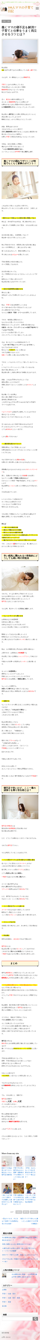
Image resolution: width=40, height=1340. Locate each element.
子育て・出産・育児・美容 (11, 1298)
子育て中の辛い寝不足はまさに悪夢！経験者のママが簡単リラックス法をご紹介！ (18, 1173)
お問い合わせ (6, 1337)
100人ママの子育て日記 (21, 9)
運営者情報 (5, 1333)
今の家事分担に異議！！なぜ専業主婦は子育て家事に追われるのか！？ (20, 1239)
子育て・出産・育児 (8, 1294)
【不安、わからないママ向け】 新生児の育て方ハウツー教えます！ (30, 1172)
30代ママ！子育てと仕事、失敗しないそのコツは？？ (20, 1255)
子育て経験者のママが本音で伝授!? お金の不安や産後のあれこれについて (18, 1199)
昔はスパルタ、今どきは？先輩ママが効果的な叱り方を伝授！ (10, 1221)
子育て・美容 (6, 21)
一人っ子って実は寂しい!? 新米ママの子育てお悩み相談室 (30, 1198)
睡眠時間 (34, 1212)
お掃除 (4, 1290)
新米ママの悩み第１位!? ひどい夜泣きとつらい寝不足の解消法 (7, 1171)
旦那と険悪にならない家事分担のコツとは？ (17, 1244)
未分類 (4, 1306)
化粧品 (19, 1212)
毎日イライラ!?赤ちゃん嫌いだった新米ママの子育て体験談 (29, 1221)
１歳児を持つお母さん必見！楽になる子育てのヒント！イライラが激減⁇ (19, 1250)
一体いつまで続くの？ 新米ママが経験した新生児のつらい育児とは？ (7, 1199)
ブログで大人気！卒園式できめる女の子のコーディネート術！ (20, 1260)
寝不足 (26, 1212)
